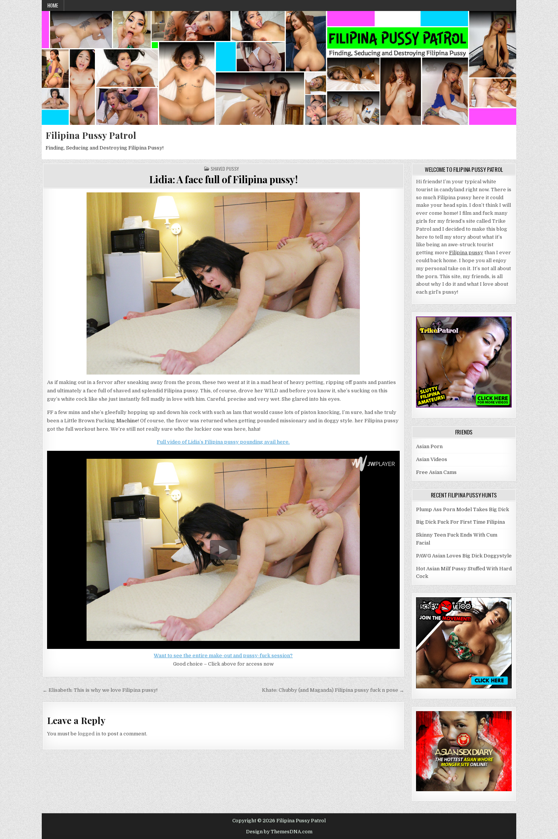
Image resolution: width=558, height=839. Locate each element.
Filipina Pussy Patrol (91, 135)
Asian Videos (431, 459)
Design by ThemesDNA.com (279, 831)
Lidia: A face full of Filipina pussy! (223, 179)
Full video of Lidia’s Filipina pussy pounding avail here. (223, 442)
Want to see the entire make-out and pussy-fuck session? (223, 655)
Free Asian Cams (436, 472)
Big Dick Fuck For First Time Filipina (460, 522)
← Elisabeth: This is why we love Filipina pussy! (100, 690)
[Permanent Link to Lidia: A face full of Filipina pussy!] (223, 283)
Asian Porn (429, 446)
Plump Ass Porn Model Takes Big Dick (462, 509)
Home (52, 5)
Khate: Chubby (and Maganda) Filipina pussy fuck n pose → (333, 690)
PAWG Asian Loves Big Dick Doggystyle (464, 556)
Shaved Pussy (225, 169)
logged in (89, 734)
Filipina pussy (466, 252)
